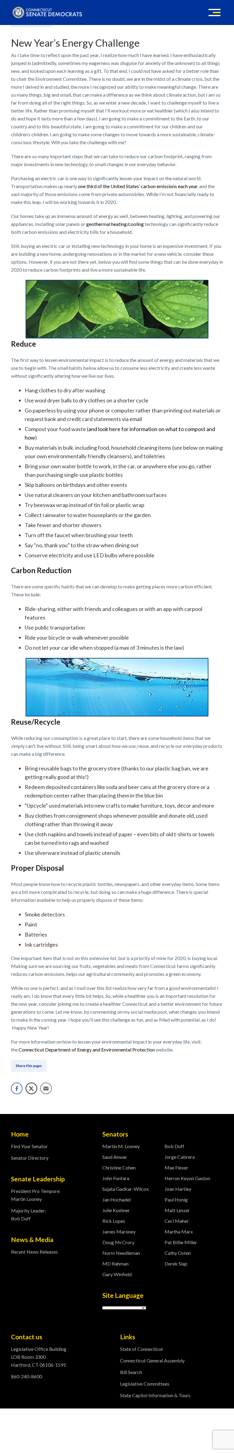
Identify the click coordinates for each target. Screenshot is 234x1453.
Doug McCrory (118, 1242)
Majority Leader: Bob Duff (28, 1214)
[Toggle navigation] (214, 12)
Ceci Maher (177, 1221)
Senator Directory (29, 1158)
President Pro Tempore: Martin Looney (36, 1195)
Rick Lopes (113, 1221)
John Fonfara (115, 1178)
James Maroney (119, 1231)
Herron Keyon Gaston (187, 1178)
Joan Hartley (178, 1189)
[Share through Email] (46, 1088)
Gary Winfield (117, 1274)
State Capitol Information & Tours (155, 1395)
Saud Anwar (114, 1157)
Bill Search (131, 1372)
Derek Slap (176, 1263)
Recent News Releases (34, 1252)
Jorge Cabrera (180, 1157)
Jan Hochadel (116, 1199)
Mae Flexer (176, 1167)
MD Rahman (115, 1263)
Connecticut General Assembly (152, 1360)
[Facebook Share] (17, 1088)
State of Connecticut (141, 1349)
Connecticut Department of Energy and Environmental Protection (87, 1049)
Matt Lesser (177, 1210)
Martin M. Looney (121, 1146)
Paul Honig (176, 1199)
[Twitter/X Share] (31, 1088)
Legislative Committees (144, 1384)
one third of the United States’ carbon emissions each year (137, 186)
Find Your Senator (29, 1146)
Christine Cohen (119, 1167)
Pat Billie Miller (181, 1242)
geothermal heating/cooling (115, 224)
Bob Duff (174, 1146)
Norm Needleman (121, 1253)
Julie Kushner (116, 1210)
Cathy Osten (178, 1253)
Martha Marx (179, 1231)
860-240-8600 (26, 1376)
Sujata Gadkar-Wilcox (125, 1189)
